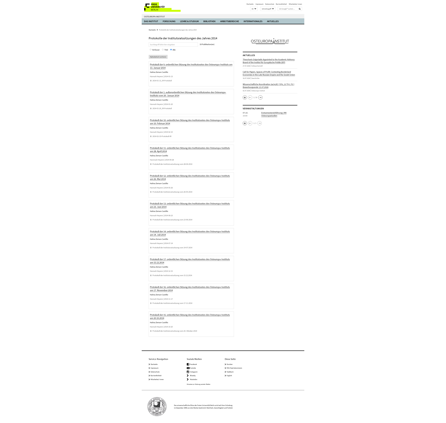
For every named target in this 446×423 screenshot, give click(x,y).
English (229, 375)
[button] (254, 9)
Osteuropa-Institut (154, 16)
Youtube (193, 368)
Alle (174, 49)
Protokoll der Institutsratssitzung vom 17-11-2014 (172, 303)
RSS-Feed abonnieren (234, 368)
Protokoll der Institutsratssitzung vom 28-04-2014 (172, 164)
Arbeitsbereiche (229, 21)
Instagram (193, 372)
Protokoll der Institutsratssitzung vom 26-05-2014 (172, 192)
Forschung (169, 21)
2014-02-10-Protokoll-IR (161, 136)
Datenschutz (269, 4)
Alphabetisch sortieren (158, 57)
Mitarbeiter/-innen (295, 4)
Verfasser (156, 49)
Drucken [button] (230, 364)
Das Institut (151, 21)
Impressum (259, 4)
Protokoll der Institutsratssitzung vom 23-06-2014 (172, 219)
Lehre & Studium (189, 21)
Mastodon (193, 379)
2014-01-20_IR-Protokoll (162, 108)
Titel (166, 49)
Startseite (249, 4)
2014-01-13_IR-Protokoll (162, 80)
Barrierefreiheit (281, 4)
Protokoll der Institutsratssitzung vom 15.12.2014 (172, 275)
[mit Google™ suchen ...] (300, 9)
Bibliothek (209, 21)
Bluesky (193, 375)
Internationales (253, 21)
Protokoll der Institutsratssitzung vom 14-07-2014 (172, 247)
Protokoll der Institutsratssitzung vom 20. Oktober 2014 (174, 331)
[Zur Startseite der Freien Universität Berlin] (161, 7)
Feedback (230, 372)
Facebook (193, 364)
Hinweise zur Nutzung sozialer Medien (198, 384)
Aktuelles (273, 21)
